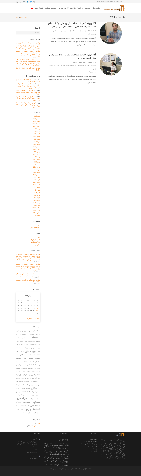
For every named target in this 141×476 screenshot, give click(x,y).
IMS (38, 331)
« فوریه (37, 318)
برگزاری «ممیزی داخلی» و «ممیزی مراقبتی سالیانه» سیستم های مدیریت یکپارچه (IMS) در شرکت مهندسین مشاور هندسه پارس (28, 54)
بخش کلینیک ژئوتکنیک (22, 375)
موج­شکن (56, 65)
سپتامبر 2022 (36, 159)
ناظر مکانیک (26, 406)
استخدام (36, 338)
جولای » (29, 318)
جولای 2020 (36, 213)
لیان (30, 395)
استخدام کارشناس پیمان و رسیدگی (30, 372)
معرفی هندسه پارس (92, 446)
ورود (39, 237)
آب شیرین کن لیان (24, 331)
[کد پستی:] (38, 456)
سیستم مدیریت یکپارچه (23, 388)
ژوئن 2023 (37, 152)
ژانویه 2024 (36, 144)
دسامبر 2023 (36, 147)
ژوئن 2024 (37, 139)
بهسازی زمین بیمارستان (24, 381)
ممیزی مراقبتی (35, 399)
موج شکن (62, 65)
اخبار (74, 31)
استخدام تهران (26, 338)
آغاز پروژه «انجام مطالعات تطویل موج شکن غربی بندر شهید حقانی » (72, 56)
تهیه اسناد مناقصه (25, 385)
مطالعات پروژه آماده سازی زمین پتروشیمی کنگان (28, 80)
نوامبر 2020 (36, 203)
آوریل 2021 (37, 192)
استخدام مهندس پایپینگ (30, 348)
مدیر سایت (81, 31)
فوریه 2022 (37, 170)
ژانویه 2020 (36, 215)
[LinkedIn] (27, 1)
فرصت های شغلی (35, 227)
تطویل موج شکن (89, 65)
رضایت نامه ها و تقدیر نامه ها (89, 444)
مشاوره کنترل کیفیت (20, 395)
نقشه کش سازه (19, 406)
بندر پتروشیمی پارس (35, 381)
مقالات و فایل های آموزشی (90, 442)
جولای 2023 (36, 149)
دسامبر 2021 (36, 175)
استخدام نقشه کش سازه (25, 355)
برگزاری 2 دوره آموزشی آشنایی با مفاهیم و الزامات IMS (28, 65)
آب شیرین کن (33, 331)
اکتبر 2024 (37, 134)
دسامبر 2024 (36, 131)
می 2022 (37, 165)
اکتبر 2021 (37, 180)
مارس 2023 (36, 154)
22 (37, 311)
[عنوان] (20, 1)
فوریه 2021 (37, 195)
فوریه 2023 (37, 157)
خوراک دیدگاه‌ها (35, 242)
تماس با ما (94, 451)
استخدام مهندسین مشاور (28, 349)
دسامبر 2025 (36, 119)
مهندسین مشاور (65, 31)
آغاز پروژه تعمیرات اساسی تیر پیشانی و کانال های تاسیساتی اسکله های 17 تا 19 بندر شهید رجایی (72, 25)
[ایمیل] (24, 1)
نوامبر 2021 (36, 177)
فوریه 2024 (37, 142)
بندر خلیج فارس (36, 378)
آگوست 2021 (36, 185)
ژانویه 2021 (37, 198)
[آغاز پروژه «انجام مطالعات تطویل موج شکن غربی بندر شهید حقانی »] (111, 64)
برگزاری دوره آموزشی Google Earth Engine (28, 69)
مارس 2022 (36, 167)
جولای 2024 (36, 136)
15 (37, 308)
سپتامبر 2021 (36, 182)
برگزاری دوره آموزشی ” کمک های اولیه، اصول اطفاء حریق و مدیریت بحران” (28, 92)
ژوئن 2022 (37, 162)
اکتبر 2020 (37, 205)
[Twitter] (31, 1)
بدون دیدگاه (91, 34)
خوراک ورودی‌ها (35, 240)
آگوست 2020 (36, 210)
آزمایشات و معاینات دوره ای (25, 334)
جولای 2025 (36, 126)
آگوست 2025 (36, 124)
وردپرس (37, 245)
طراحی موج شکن (79, 65)
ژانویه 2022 (36, 172)
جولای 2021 (36, 187)
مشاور (27, 395)
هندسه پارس (56, 31)
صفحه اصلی (93, 439)
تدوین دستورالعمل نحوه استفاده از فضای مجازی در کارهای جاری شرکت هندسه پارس (28, 86)
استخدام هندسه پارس (31, 358)
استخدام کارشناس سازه (30, 365)
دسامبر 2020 (36, 200)
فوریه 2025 (37, 129)
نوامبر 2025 (36, 121)
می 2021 (37, 190)
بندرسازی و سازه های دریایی (23, 378)
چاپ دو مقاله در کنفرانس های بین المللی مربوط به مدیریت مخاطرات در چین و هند (28, 60)
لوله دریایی (34, 395)
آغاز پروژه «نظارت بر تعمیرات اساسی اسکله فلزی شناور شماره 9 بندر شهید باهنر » (28, 99)
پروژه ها (95, 449)
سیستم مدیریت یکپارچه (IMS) (31, 392)
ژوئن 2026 (37, 116)
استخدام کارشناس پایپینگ (24, 368)
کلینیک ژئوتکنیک (29, 413)
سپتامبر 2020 (36, 208)
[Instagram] (34, 1)
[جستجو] (17, 2)
